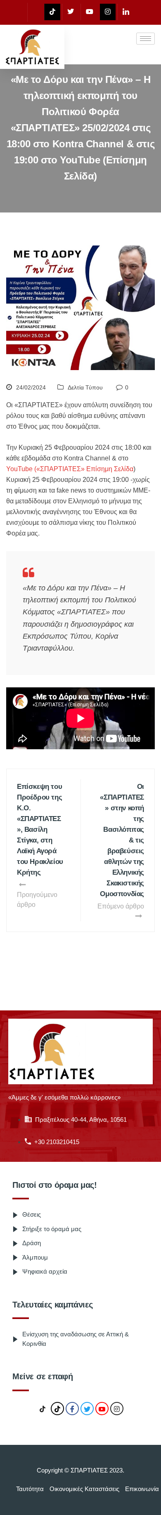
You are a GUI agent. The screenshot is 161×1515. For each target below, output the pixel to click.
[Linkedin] (125, 12)
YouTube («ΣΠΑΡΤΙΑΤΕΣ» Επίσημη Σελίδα (69, 468)
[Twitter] (70, 12)
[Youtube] (89, 12)
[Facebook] (35, 12)
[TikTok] (42, 1409)
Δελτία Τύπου (85, 387)
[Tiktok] (52, 12)
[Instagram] (108, 12)
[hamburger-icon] (145, 39)
